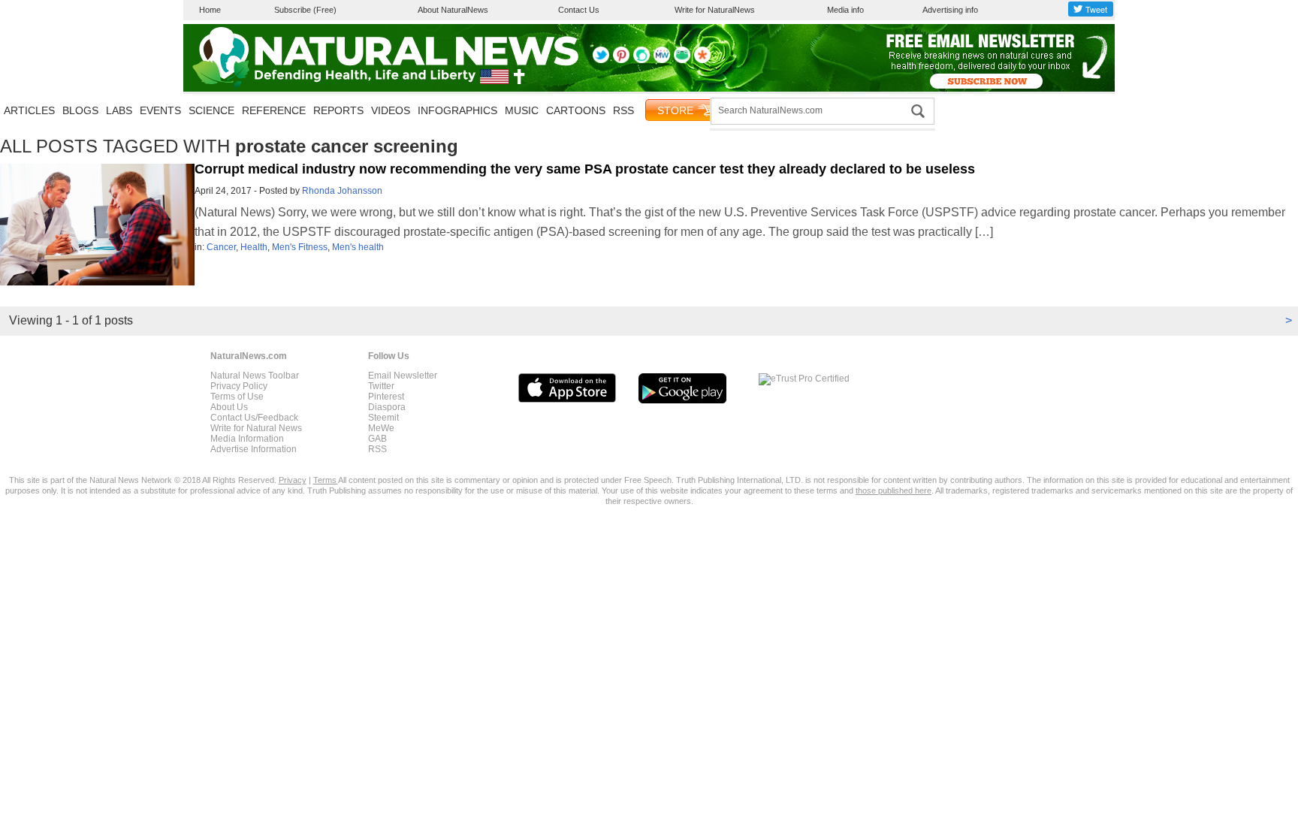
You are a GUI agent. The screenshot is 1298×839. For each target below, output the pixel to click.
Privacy (292, 479)
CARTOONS (575, 110)
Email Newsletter (402, 375)
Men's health (358, 247)
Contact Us (578, 9)
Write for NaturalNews (715, 9)
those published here (893, 490)
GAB (377, 438)
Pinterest (386, 396)
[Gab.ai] (682, 60)
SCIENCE (211, 110)
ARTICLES (29, 110)
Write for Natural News (256, 428)
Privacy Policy (238, 386)
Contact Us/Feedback (254, 417)
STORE (675, 110)
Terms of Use (237, 396)
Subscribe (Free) (305, 9)
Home (210, 9)
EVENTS (160, 110)
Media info (845, 9)
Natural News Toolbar (254, 375)
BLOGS (80, 110)
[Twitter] (601, 60)
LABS (119, 110)
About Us (229, 407)
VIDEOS (390, 110)
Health (253, 247)
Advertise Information (253, 449)
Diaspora (387, 407)
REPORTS (338, 110)
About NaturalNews (453, 9)
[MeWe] (662, 60)
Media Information (247, 438)
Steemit (383, 417)
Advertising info (950, 9)
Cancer (221, 247)
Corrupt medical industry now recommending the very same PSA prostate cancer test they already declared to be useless (585, 169)
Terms (325, 479)
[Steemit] (641, 60)
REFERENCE (274, 110)
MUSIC (522, 110)
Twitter (381, 386)
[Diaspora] (702, 60)
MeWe (381, 428)
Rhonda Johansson (342, 191)
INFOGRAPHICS (457, 110)
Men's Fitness (300, 247)
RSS (623, 110)
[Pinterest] (621, 60)
